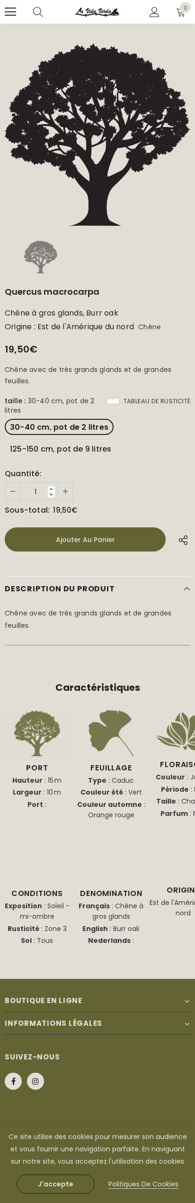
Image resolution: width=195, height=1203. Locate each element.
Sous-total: (27, 510)
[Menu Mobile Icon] (10, 12)
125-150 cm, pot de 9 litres (60, 448)
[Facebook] (13, 1081)
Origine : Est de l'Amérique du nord (69, 327)
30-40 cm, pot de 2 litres (59, 427)
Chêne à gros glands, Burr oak (61, 313)
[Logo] (97, 12)
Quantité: (23, 474)
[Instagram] (35, 1081)
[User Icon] (155, 12)
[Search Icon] (38, 12)
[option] (97, 135)
